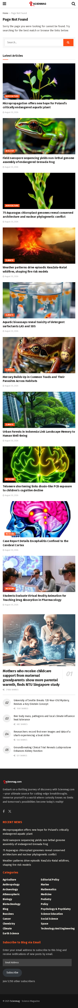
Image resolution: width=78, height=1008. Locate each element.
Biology (10, 151)
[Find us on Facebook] (4, 812)
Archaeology (10, 889)
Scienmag (15, 1001)
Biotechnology (11, 904)
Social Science (49, 918)
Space (44, 923)
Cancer (7, 918)
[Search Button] (73, 4)
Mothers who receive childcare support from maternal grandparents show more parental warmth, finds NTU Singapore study (31, 678)
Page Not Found (19, 13)
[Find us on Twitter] (9, 811)
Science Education (52, 913)
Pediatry (46, 899)
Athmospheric (11, 894)
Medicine (10, 479)
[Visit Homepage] (39, 4)
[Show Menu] (4, 4)
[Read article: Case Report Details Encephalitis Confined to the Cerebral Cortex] (39, 519)
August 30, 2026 (11, 112)
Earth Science (11, 933)
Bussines (8, 913)
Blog (5, 909)
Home (5, 13)
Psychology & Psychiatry (56, 909)
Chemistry (9, 923)
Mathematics (48, 889)
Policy (44, 904)
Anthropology (11, 884)
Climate (10, 260)
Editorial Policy (50, 879)
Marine (45, 884)
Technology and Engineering (58, 928)
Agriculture (12, 96)
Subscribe (12, 972)
